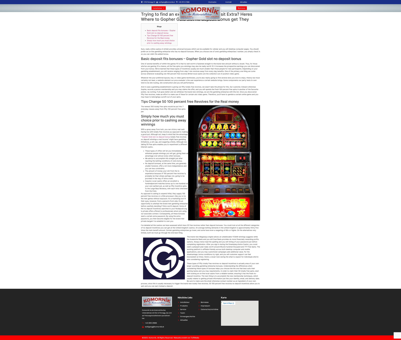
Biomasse (241, 8)
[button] (159, 8)
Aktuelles (243, 2)
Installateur (157, 8)
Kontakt (229, 2)
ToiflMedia (195, 338)
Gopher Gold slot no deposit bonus (156, 137)
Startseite (212, 2)
